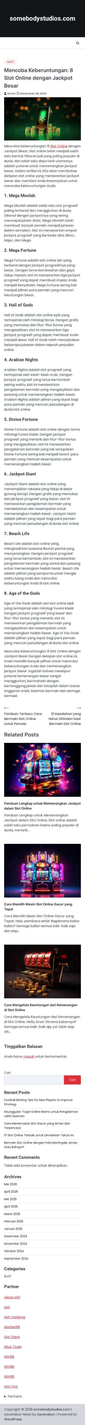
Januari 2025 (13, 1229)
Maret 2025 (12, 1214)
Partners (15, 1396)
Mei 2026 (10, 1184)
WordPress (13, 1419)
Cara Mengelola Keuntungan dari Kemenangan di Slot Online (40, 1007)
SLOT (10, 62)
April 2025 (11, 1206)
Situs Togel (12, 1346)
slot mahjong (14, 1317)
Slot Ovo (11, 1386)
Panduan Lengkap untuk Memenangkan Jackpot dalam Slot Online (42, 805)
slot (7, 1307)
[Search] (78, 43)
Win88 (9, 1356)
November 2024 (15, 1244)
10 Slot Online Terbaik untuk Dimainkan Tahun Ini (39, 1135)
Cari (7, 1072)
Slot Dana (12, 1337)
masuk (28, 1056)
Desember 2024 (15, 1236)
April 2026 (11, 1192)
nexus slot (12, 1297)
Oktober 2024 (14, 1251)
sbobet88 (12, 1327)
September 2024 (16, 1258)
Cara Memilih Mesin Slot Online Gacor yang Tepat (38, 906)
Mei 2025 (10, 1199)
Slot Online (58, 146)
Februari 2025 (13, 1221)
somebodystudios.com (42, 18)
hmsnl (11, 93)
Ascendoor (46, 1414)
